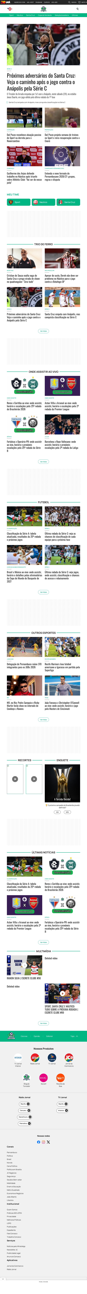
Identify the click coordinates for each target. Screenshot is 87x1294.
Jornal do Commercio (15, 1266)
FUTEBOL (43, 502)
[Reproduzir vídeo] (15, 779)
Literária (10, 1200)
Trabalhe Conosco (14, 1237)
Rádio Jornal (11, 1269)
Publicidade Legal (13, 1253)
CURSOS (47, 2)
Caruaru (24, 1110)
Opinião (37, 1036)
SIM (57, 812)
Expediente (11, 1230)
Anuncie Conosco (14, 1256)
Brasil (9, 1159)
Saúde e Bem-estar (14, 1180)
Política (10, 1156)
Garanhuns (25, 1117)
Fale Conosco (12, 1233)
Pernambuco (12, 1152)
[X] (48, 1142)
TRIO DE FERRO (43, 244)
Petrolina (25, 1123)
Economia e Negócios (15, 1193)
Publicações (11, 1227)
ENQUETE (62, 760)
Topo (72, 1036)
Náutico (20, 15)
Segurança (11, 1176)
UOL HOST (30, 2)
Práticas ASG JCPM (14, 1213)
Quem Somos (12, 1209)
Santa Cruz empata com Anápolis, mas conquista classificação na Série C (37, 102)
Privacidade (11, 1216)
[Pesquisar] (77, 9)
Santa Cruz (30, 15)
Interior (62, 1110)
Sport (11, 15)
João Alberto (11, 1197)
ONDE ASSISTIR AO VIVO (43, 371)
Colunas (24, 1036)
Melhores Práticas (14, 1220)
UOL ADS (54, 2)
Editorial (49, 1036)
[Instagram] (43, 1142)
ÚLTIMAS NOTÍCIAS (43, 852)
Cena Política (12, 1166)
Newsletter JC (12, 1250)
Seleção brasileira (62, 15)
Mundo (9, 1162)
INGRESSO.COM (19, 2)
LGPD (9, 1223)
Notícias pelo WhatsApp (16, 1246)
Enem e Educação (14, 1186)
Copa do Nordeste (45, 15)
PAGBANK (39, 2)
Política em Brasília (14, 1169)
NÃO (67, 812)
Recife (25, 1104)
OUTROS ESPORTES (43, 633)
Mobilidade (11, 1183)
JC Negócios (11, 1173)
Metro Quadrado (13, 1190)
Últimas (75, 15)
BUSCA (74, 2)
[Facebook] (38, 1142)
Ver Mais (43, 331)
